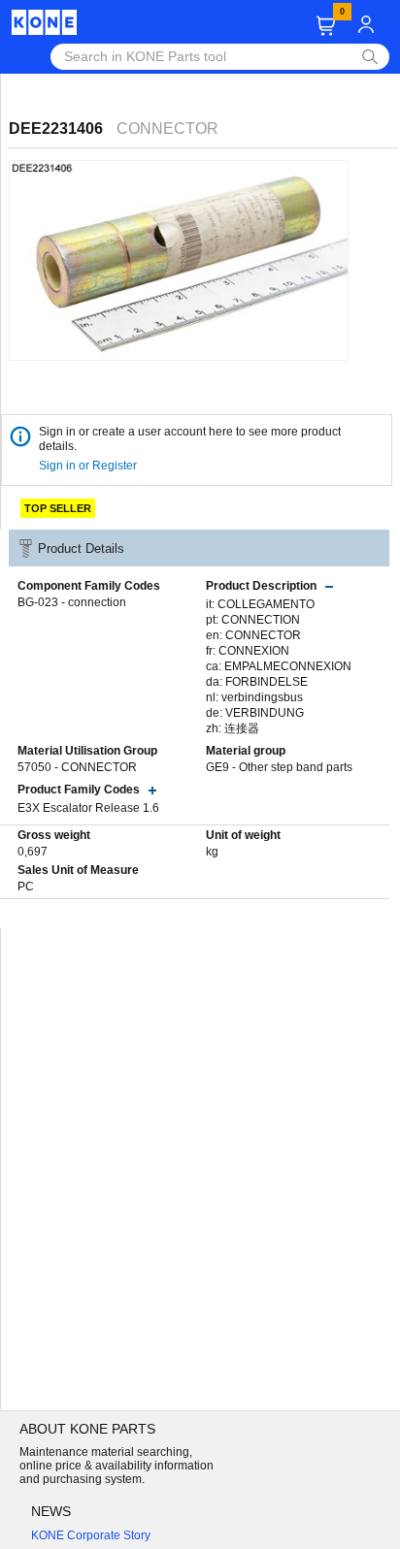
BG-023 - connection (71, 602)
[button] (326, 26)
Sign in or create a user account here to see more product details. (190, 439)
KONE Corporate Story (90, 1535)
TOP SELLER (57, 508)
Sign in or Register (89, 465)
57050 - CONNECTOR (77, 767)
